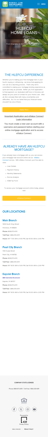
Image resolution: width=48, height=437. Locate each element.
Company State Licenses (24, 382)
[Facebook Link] (14, 410)
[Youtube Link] (34, 410)
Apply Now (24, 110)
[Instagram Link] (27, 410)
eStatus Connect (24, 198)
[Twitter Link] (21, 410)
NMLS (13, 429)
